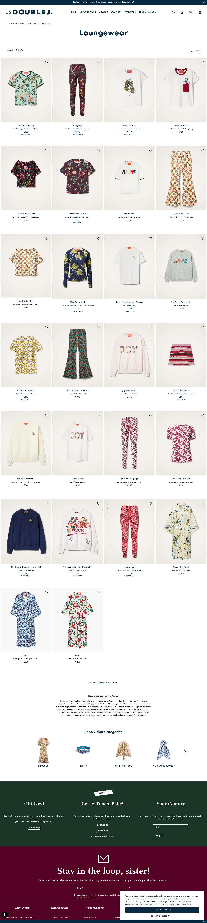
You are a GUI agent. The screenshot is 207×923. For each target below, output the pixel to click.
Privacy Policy (90, 917)
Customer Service (59, 908)
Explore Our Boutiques (102, 836)
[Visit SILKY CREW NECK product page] (77, 266)
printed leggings (113, 715)
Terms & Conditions (60, 917)
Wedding (116, 12)
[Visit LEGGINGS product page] (77, 90)
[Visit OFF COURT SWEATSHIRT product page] (181, 266)
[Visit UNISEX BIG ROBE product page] (181, 531)
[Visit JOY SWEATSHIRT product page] (129, 355)
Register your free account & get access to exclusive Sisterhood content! (103, 2)
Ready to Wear (88, 12)
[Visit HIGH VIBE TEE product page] (181, 90)
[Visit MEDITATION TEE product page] (26, 266)
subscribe (130, 888)
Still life (19, 50)
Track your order (95, 908)
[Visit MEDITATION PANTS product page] (181, 178)
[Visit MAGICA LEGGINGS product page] (129, 443)
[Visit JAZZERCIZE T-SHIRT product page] (77, 178)
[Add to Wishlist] (47, 62)
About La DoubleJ (23, 908)
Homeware (130, 12)
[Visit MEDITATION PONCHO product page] (26, 178)
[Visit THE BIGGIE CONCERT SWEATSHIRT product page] (26, 531)
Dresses (103, 12)
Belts (83, 766)
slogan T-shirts (132, 712)
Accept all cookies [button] (161, 910)
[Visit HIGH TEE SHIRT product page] (129, 90)
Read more (186, 904)
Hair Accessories (164, 766)
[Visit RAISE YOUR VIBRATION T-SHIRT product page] (129, 266)
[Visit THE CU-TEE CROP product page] (26, 90)
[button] (162, 915)
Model (10, 50)
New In (73, 12)
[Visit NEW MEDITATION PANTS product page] (77, 355)
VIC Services (102, 831)
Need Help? (103, 793)
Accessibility (117, 917)
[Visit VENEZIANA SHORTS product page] (181, 355)
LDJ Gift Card (34, 828)
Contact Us (102, 825)
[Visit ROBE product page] (26, 620)
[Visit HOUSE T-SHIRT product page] (77, 443)
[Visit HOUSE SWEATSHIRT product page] (26, 443)
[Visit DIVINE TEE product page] (129, 178)
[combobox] (170, 827)
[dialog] (162, 905)
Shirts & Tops (123, 766)
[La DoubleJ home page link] (30, 12)
